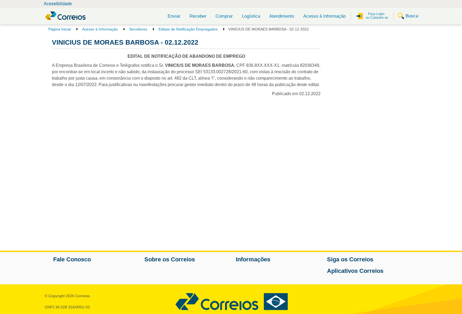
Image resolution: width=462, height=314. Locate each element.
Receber (198, 16)
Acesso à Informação (324, 16)
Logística (251, 16)
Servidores (138, 29)
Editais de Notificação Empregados (188, 29)
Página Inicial (59, 29)
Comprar (224, 16)
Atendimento (281, 16)
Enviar (174, 16)
